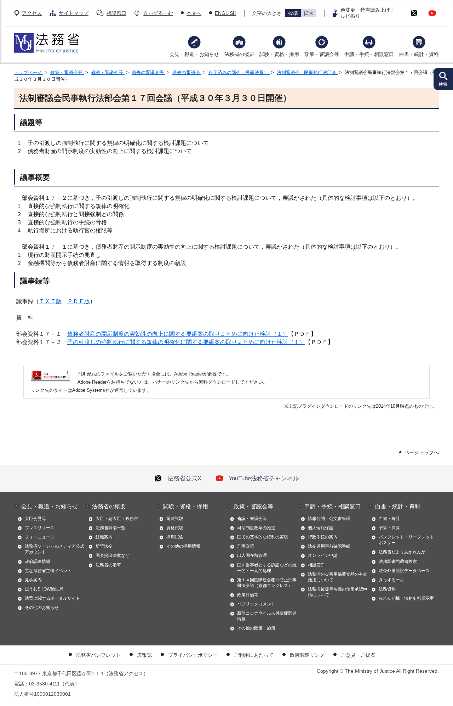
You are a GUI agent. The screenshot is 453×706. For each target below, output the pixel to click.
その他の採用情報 (183, 546)
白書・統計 (389, 518)
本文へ (194, 13)
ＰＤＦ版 (78, 301)
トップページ (28, 72)
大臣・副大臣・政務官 (117, 518)
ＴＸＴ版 (50, 301)
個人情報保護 (320, 528)
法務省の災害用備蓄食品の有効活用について (337, 577)
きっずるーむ (158, 13)
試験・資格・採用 (279, 54)
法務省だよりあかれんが (402, 552)
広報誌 (144, 655)
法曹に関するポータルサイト (52, 598)
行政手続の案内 (323, 537)
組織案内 (104, 537)
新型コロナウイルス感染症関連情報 (267, 616)
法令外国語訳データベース (404, 571)
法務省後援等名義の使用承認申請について (337, 592)
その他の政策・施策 (256, 628)
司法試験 (174, 518)
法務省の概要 (239, 54)
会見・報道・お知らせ (194, 54)
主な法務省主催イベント (48, 571)
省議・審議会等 (108, 72)
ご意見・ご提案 (358, 655)
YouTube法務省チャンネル (264, 478)
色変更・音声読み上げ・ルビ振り (367, 13)
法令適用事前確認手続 (329, 546)
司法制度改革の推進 (256, 528)
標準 (293, 13)
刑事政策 (245, 546)
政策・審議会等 (321, 54)
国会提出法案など (113, 555)
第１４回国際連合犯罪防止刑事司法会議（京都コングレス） (267, 583)
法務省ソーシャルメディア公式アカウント (54, 549)
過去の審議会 (186, 72)
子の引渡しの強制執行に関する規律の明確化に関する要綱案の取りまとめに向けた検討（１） (186, 342)
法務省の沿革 (108, 565)
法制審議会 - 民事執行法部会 (307, 72)
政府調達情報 (37, 561)
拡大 (309, 13)
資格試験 (174, 528)
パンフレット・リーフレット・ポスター (408, 540)
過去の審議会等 (148, 72)
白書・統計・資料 (419, 54)
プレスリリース (40, 528)
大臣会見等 (35, 518)
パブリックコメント (256, 604)
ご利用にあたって (254, 655)
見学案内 (33, 580)
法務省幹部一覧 (110, 528)
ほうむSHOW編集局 (44, 589)
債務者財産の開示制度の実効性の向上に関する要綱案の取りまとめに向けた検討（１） (177, 334)
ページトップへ (421, 452)
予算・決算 (389, 528)
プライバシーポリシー (193, 655)
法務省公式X (184, 478)
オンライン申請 (323, 555)
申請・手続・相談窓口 (369, 54)
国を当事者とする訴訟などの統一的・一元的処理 (267, 568)
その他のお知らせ (42, 607)
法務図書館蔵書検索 (398, 561)
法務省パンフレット (98, 655)
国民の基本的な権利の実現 (262, 537)
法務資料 (387, 589)
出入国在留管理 (252, 555)
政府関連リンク (307, 655)
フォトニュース (40, 537)
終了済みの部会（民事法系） (239, 72)
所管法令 (104, 546)
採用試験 (174, 537)
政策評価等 (247, 595)
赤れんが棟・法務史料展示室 (406, 598)
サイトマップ (73, 13)
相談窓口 (116, 13)
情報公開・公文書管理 (329, 518)
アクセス (32, 13)
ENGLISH (225, 13)
